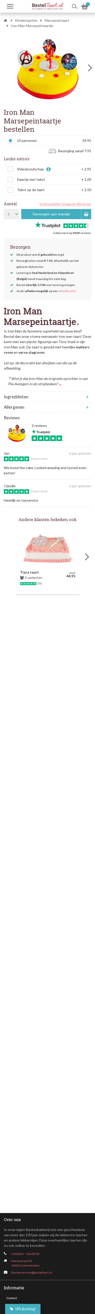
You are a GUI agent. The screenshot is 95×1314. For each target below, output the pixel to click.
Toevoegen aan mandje (51, 214)
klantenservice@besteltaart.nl (31, 1272)
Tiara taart (29, 572)
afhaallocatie (67, 291)
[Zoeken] (75, 6)
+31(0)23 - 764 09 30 (25, 1254)
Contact (11, 1298)
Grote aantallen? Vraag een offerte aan (65, 204)
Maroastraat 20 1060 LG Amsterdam (25, 1263)
